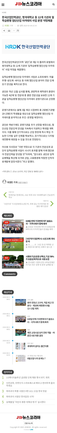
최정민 (7, 25)
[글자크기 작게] (14, 31)
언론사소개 (28, 423)
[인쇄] (9, 31)
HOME (4, 12)
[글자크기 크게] (18, 31)
